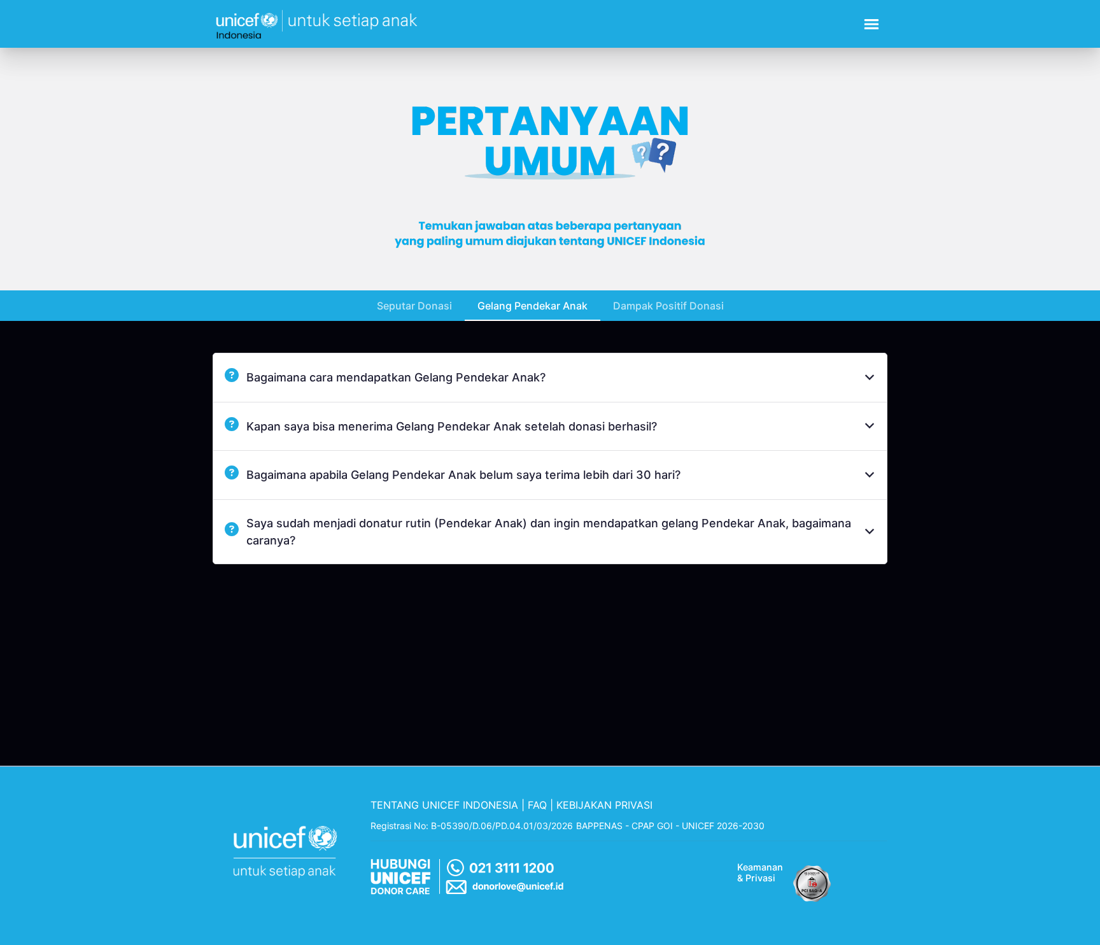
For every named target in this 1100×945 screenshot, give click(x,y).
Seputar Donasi (414, 305)
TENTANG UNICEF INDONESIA (444, 805)
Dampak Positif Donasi (668, 305)
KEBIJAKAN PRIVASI (604, 805)
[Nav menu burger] (871, 24)
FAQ (537, 805)
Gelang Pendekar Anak (532, 305)
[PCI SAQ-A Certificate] (812, 880)
